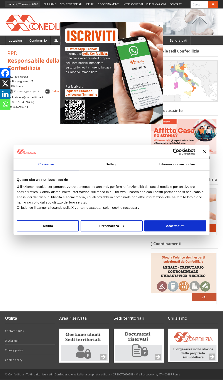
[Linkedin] (5, 94)
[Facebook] (5, 73)
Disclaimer (12, 341)
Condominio (38, 40)
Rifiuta (48, 226)
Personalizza (109, 226)
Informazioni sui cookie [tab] (177, 164)
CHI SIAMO (50, 4)
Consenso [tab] (46, 164)
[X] (5, 83)
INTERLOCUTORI (133, 4)
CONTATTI (175, 4)
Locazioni (15, 40)
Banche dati (178, 40)
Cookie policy (13, 360)
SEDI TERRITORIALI (71, 4)
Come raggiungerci (26, 91)
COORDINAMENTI (108, 4)
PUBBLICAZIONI (156, 4)
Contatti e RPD (14, 331)
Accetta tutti (175, 226)
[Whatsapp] (5, 104)
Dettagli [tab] (112, 164)
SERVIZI (90, 4)
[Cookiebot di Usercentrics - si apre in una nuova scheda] (176, 151)
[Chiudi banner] (204, 151)
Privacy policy (14, 350)
